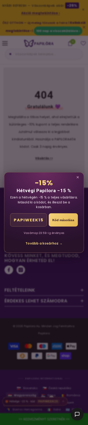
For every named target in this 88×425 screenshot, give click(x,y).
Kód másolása (63, 220)
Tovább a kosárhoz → (44, 243)
